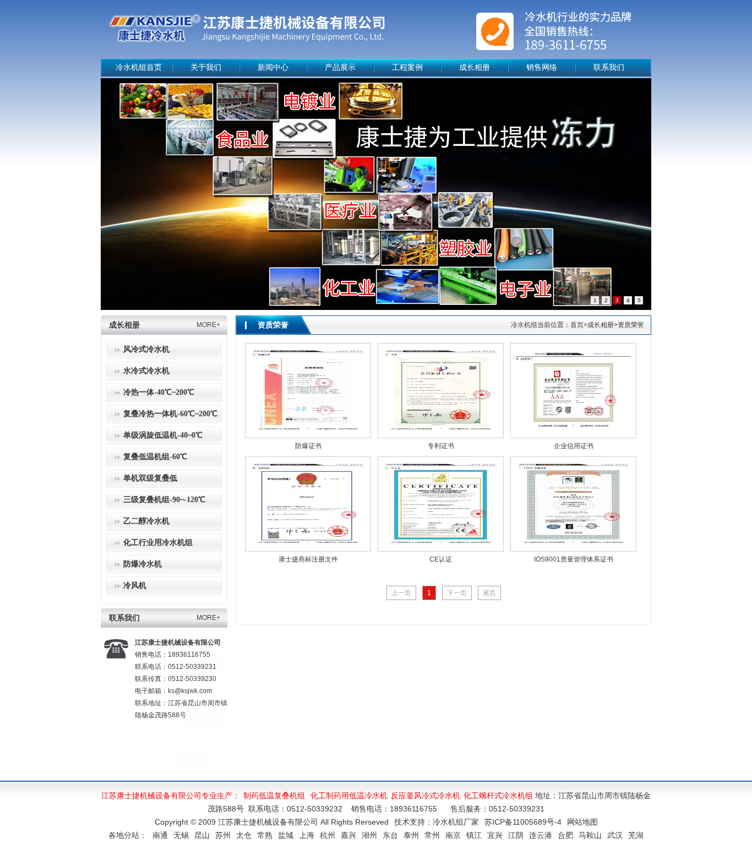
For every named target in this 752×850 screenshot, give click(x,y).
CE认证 (440, 559)
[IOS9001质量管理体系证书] (573, 504)
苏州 (223, 835)
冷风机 (134, 585)
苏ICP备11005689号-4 (523, 822)
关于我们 (205, 67)
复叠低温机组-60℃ (155, 457)
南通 (160, 835)
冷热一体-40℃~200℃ (158, 392)
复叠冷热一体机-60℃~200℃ (170, 414)
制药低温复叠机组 (274, 795)
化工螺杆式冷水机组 (498, 795)
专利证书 (441, 446)
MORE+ (208, 325)
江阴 (516, 835)
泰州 (411, 835)
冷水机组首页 (139, 67)
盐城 (285, 835)
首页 (577, 325)
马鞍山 (590, 835)
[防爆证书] (308, 390)
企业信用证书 (573, 446)
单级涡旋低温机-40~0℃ (163, 435)
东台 (390, 835)
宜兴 (495, 835)
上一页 (401, 593)
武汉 (615, 835)
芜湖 (636, 835)
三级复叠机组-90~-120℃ (164, 499)
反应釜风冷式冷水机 (425, 795)
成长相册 (474, 67)
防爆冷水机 (142, 564)
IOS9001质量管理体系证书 (573, 559)
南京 (453, 835)
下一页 (457, 593)
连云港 (540, 835)
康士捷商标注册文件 (308, 559)
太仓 (244, 835)
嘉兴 (348, 835)
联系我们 (608, 67)
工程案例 (407, 67)
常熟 (265, 835)
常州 (432, 835)
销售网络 (541, 67)
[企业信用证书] (573, 390)
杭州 (327, 835)
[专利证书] (441, 390)
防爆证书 (308, 446)
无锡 (181, 835)
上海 (306, 835)
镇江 (474, 835)
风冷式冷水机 (146, 349)
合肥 (565, 835)
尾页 (489, 593)
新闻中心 (273, 67)
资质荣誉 (273, 325)
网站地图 (582, 822)
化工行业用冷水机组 (158, 542)
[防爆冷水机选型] (376, 194)
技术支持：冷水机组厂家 (436, 822)
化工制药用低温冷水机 (349, 795)
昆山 (202, 835)
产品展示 (340, 67)
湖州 (369, 835)
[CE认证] (441, 504)
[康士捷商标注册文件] (308, 504)
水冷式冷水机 (146, 371)
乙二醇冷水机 (146, 521)
